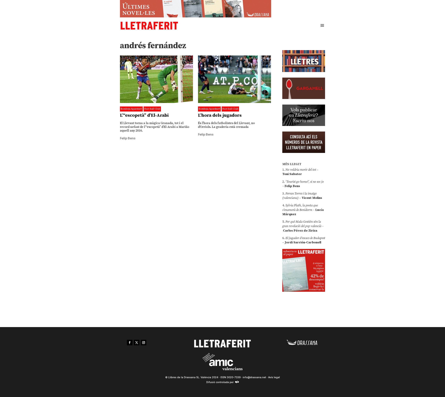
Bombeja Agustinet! (131, 108)
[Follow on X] (136, 342)
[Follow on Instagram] (143, 342)
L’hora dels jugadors (220, 115)
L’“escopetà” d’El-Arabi (144, 115)
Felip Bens (127, 138)
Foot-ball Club (152, 108)
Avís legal (274, 377)
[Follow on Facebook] (129, 342)
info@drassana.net (254, 377)
